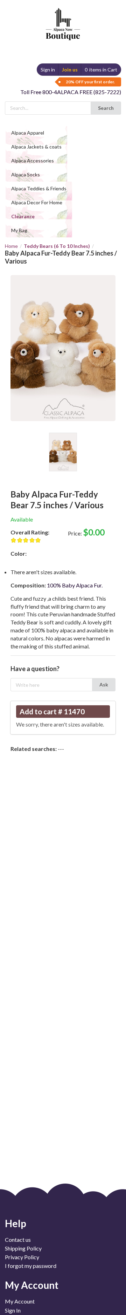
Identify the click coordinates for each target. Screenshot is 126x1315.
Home (11, 246)
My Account (20, 1301)
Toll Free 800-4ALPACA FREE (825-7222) (70, 92)
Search (106, 108)
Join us (70, 70)
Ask (103, 684)
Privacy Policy (22, 1257)
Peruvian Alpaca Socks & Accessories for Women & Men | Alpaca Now (61, 17)
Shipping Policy (23, 1248)
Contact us (18, 1240)
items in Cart (101, 70)
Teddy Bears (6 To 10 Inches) (57, 246)
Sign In (13, 1310)
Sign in (48, 70)
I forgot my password (30, 1265)
